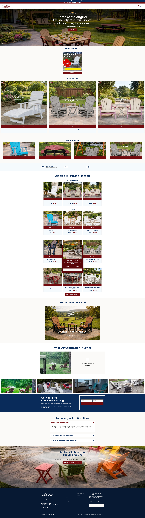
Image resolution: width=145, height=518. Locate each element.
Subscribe (72, 269)
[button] (81, 247)
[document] (72, 259)
